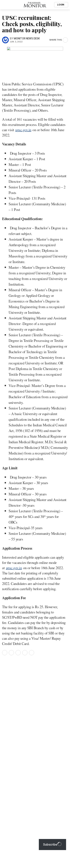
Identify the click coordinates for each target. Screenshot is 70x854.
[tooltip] (4, 652)
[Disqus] (35, 709)
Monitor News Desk (27, 38)
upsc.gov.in (23, 129)
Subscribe (50, 844)
